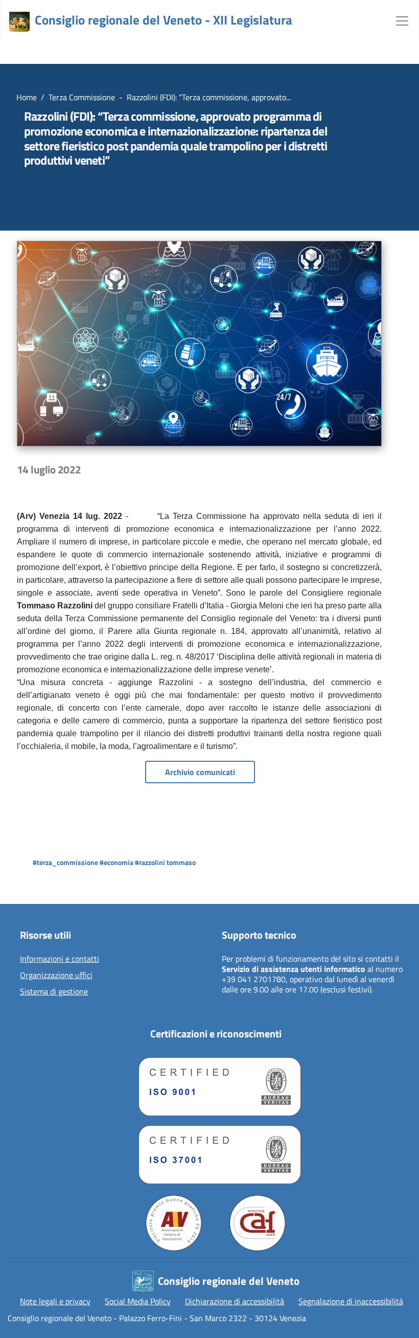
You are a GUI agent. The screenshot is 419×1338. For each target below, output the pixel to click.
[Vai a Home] (19, 22)
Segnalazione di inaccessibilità (350, 1301)
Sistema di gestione (54, 991)
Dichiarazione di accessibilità (234, 1301)
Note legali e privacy (55, 1301)
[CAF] (257, 1223)
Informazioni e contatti (59, 959)
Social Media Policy (138, 1301)
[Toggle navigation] (402, 20)
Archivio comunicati (200, 772)
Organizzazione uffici (56, 975)
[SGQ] (215, 1084)
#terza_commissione (65, 862)
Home (26, 97)
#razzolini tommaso (165, 862)
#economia (116, 862)
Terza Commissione (82, 97)
